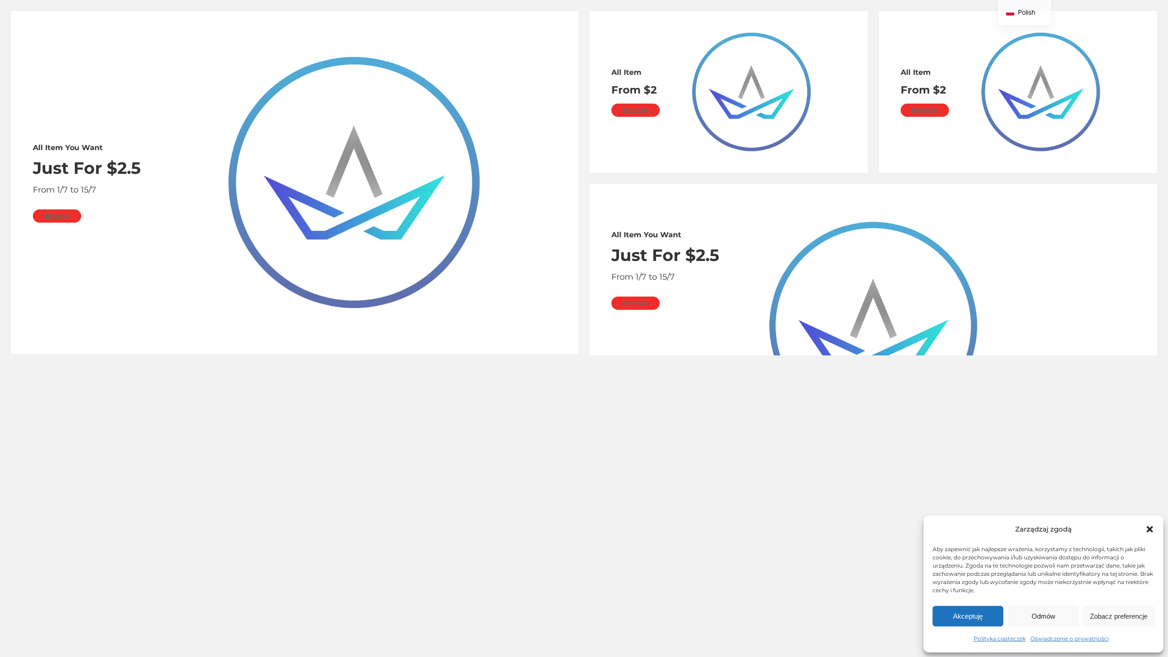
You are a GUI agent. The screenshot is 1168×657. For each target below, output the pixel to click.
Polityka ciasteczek (1000, 638)
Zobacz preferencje (1118, 616)
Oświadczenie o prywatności (1069, 638)
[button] (1149, 529)
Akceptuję (968, 616)
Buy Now (57, 216)
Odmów (1043, 616)
